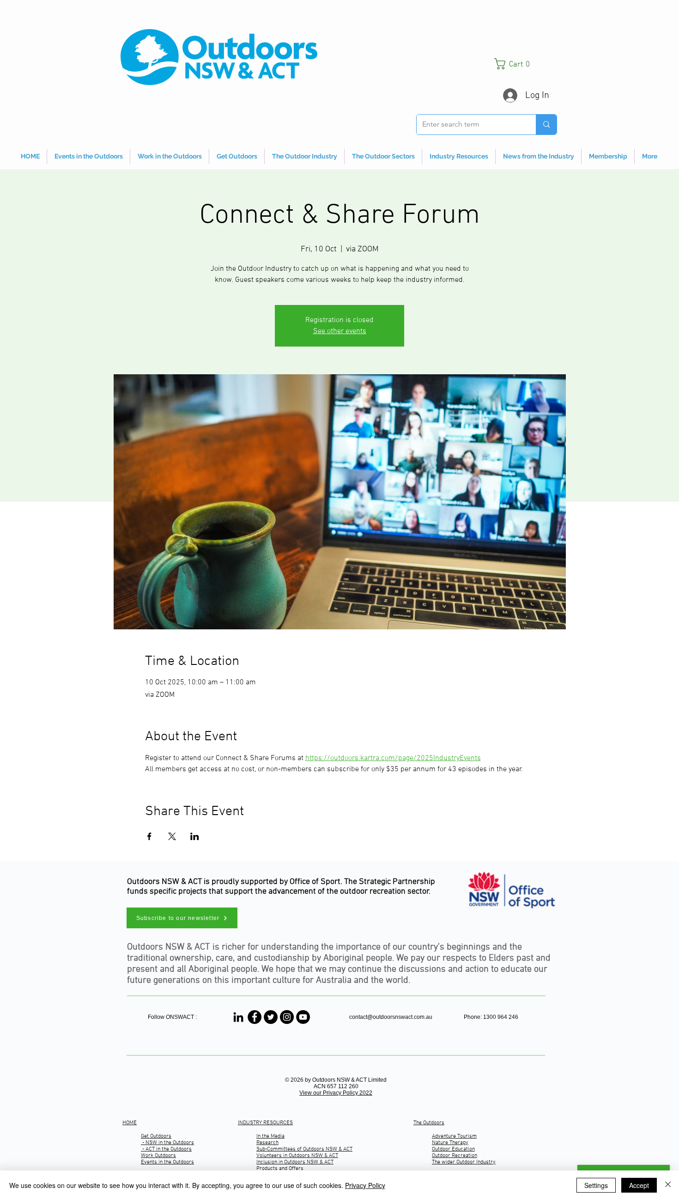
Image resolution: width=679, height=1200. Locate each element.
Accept (639, 1185)
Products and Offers (279, 1168)
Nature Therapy (450, 1142)
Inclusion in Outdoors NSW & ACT (294, 1162)
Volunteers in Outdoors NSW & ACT (297, 1155)
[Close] (667, 1185)
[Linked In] (238, 1017)
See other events (339, 331)
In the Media (270, 1136)
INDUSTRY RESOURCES (265, 1123)
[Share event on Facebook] (149, 836)
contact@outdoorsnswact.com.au (390, 1017)
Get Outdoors (156, 1136)
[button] (525, 63)
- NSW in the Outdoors (167, 1142)
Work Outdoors (158, 1155)
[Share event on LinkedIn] (194, 836)
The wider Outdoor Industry (464, 1162)
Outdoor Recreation (454, 1155)
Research (267, 1142)
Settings (596, 1185)
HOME (129, 1123)
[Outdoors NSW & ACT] (254, 1017)
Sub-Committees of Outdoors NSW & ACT (304, 1149)
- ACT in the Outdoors (166, 1149)
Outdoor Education (453, 1149)
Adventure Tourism (454, 1136)
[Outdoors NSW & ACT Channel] (303, 1017)
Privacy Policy (365, 1185)
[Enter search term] (546, 124)
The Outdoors (428, 1123)
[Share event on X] (172, 836)
